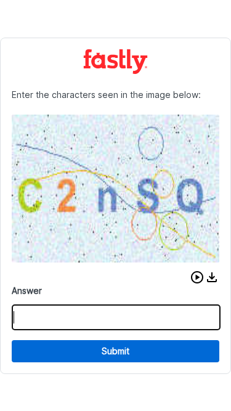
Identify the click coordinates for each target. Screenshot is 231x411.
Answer (27, 290)
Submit (115, 351)
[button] (197, 277)
